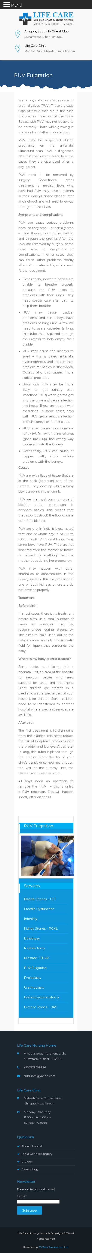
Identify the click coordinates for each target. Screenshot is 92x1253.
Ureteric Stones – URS (40, 1007)
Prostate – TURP (36, 958)
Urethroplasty (34, 987)
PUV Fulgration (35, 968)
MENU (16, 5)
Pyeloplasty (32, 978)
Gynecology (29, 1169)
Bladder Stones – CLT (40, 899)
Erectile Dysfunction (39, 909)
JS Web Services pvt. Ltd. (54, 1247)
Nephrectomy (34, 948)
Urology (27, 1161)
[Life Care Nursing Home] (46, 18)
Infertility (30, 919)
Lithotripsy (32, 938)
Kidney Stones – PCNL (41, 929)
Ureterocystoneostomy (41, 997)
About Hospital (31, 1146)
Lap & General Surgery (36, 1153)
